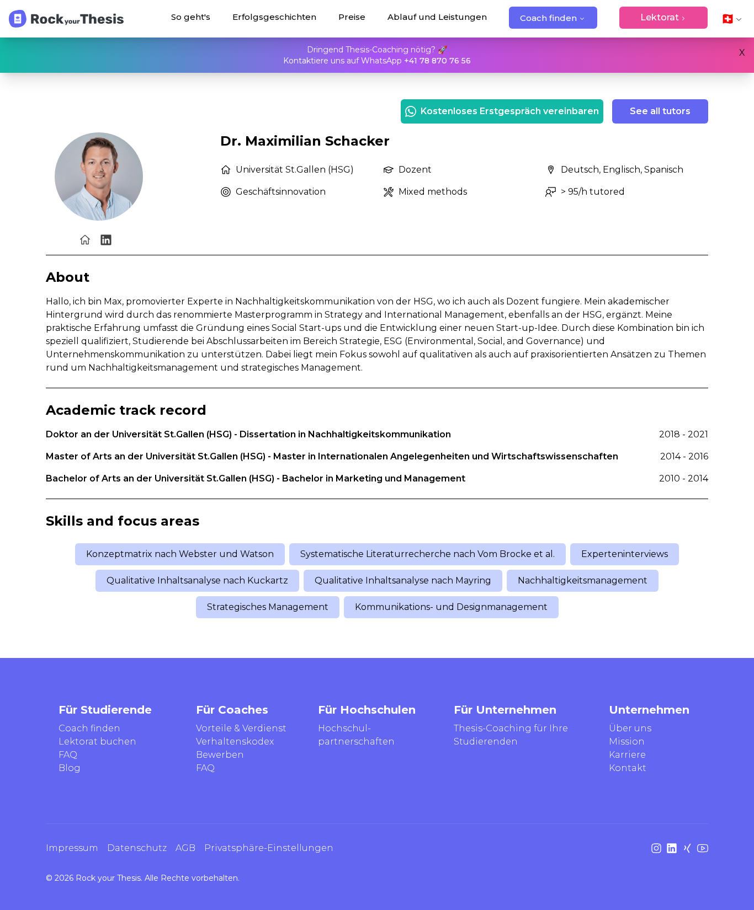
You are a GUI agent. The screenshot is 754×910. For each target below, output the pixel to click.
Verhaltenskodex (235, 741)
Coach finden (548, 18)
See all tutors (660, 111)
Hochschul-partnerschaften (356, 735)
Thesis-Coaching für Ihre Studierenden (511, 735)
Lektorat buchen (97, 741)
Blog (70, 768)
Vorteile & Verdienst (241, 728)
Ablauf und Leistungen (437, 17)
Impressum (72, 848)
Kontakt (627, 768)
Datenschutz (137, 848)
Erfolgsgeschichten (274, 17)
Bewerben (220, 755)
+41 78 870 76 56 (437, 61)
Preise (351, 17)
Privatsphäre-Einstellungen (268, 848)
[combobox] (732, 19)
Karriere (627, 755)
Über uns (630, 728)
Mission (627, 741)
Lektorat (659, 17)
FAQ (68, 755)
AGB (185, 848)
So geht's (190, 17)
